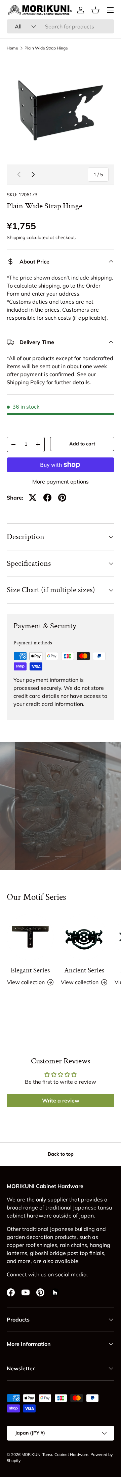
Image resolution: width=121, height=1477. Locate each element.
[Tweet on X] (32, 497)
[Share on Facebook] (47, 497)
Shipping (16, 237)
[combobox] (60, 26)
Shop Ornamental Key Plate (60, 836)
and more (19, 1261)
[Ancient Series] (84, 937)
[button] (95, 10)
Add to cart (82, 444)
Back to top (61, 1154)
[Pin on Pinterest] (62, 497)
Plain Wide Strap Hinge (46, 48)
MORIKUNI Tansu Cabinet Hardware (55, 1454)
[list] (60, 111)
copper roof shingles (32, 1245)
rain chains (73, 1245)
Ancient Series (84, 970)
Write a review (60, 1100)
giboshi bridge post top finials (67, 1253)
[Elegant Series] (30, 937)
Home (12, 48)
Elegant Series (30, 970)
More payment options (60, 481)
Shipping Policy (26, 382)
